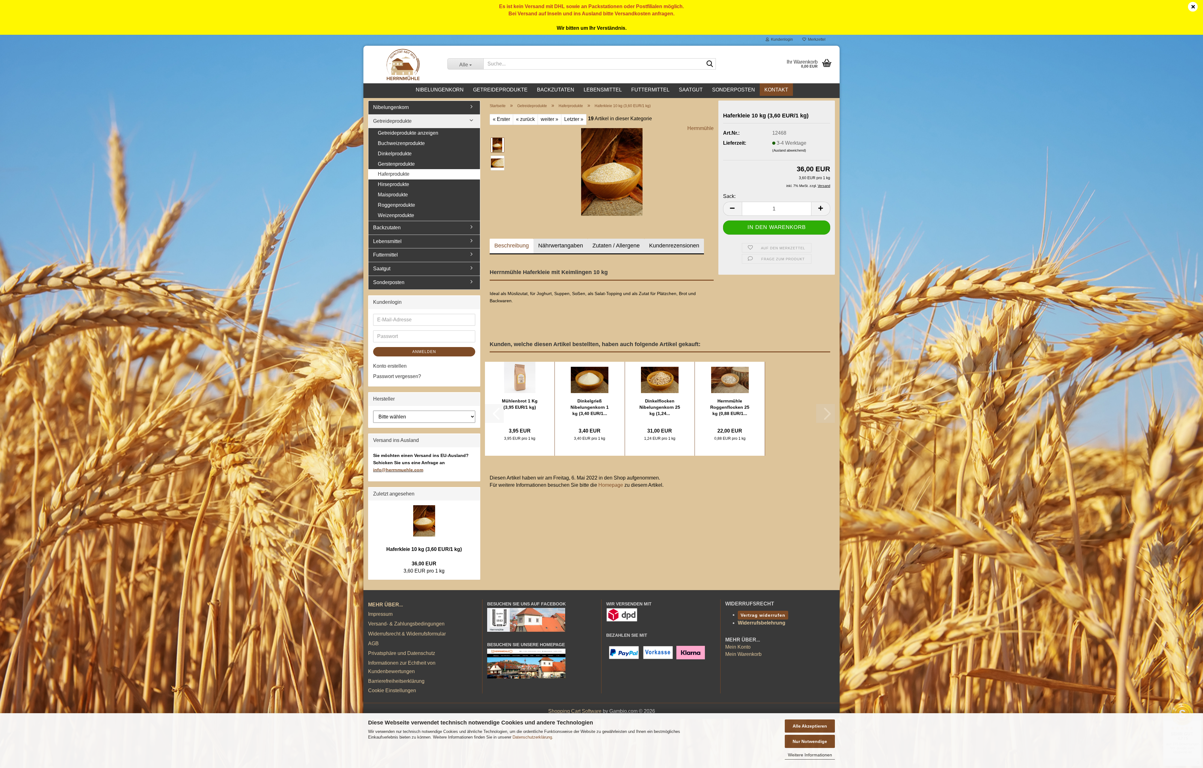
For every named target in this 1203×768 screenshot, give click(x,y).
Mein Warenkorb (743, 654)
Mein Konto (738, 647)
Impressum (380, 614)
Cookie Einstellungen (392, 690)
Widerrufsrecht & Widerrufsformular (407, 633)
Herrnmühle (700, 128)
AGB (373, 643)
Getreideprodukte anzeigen (408, 133)
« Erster (501, 119)
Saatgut (691, 89)
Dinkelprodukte (395, 153)
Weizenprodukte (396, 215)
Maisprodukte (393, 194)
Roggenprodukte (396, 205)
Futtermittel (650, 89)
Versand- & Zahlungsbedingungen (406, 623)
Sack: (729, 196)
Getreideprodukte (500, 89)
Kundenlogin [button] (781, 39)
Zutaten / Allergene (616, 245)
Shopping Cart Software (575, 711)
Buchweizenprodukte (401, 143)
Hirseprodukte (393, 184)
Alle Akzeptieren (810, 726)
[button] (732, 209)
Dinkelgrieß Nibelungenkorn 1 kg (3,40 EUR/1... (589, 407)
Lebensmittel (603, 89)
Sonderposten (733, 89)
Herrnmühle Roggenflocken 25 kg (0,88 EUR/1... (729, 407)
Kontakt (776, 89)
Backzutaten (555, 89)
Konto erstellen (390, 366)
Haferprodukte (393, 174)
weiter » (549, 119)
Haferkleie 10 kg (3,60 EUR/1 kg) (424, 549)
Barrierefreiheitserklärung (396, 681)
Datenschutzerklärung (532, 737)
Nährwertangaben (560, 245)
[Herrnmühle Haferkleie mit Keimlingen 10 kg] (612, 171)
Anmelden (424, 352)
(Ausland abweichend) (789, 150)
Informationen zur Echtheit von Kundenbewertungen (401, 667)
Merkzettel (815, 39)
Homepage (610, 485)
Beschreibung (511, 245)
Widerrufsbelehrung (761, 622)
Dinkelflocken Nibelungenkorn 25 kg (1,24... (659, 407)
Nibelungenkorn (440, 89)
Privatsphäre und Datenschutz (401, 653)
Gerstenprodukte (396, 164)
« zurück (525, 119)
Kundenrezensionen (674, 245)
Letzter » (573, 119)
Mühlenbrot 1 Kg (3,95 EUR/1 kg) (520, 404)
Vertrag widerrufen (763, 615)
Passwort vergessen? (397, 376)
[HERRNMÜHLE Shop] (403, 64)
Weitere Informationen (810, 754)
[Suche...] (710, 64)
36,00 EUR (424, 563)
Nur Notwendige (810, 741)
